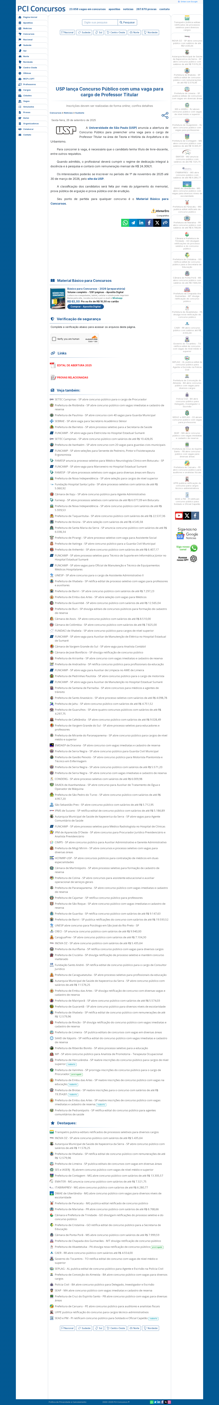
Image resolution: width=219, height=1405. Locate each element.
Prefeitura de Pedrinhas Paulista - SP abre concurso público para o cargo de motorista (109, 676)
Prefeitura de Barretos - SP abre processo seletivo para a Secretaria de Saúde (103, 427)
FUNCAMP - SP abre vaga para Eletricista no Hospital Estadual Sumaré (100, 433)
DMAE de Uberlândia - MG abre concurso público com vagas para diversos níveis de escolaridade (108, 1195)
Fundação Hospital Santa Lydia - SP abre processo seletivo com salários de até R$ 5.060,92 (106, 486)
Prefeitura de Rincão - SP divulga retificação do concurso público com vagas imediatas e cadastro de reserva (110, 1024)
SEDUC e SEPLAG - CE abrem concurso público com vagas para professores (187, 420)
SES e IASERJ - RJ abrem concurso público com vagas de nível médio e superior (104, 1169)
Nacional (28, 39)
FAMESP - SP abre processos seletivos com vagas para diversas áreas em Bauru (105, 472)
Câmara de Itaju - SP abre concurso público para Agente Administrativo (100, 494)
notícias (128, 9)
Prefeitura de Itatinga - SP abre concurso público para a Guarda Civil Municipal (105, 543)
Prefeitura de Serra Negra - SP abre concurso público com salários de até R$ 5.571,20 (108, 767)
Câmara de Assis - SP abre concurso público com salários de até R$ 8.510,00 (103, 619)
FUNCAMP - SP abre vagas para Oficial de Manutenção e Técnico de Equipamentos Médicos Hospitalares (107, 567)
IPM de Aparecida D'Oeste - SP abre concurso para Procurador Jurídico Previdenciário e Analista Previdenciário (110, 834)
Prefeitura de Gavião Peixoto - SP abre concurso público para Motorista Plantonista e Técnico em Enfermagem (109, 759)
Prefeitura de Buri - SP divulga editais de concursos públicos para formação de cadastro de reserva (111, 611)
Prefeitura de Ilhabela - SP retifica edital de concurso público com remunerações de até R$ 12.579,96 (110, 1014)
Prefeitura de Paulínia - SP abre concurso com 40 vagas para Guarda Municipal (105, 415)
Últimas (27, 73)
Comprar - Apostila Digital (86, 306)
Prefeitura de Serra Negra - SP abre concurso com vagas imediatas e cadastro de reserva (111, 773)
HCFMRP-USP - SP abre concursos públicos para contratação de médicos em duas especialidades (106, 860)
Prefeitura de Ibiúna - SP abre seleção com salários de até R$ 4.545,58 (99, 522)
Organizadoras (31, 123)
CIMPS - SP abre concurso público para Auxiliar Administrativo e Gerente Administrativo (111, 842)
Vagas (26, 101)
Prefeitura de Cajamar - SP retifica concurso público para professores (99, 898)
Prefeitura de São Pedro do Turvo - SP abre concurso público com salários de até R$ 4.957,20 (108, 797)
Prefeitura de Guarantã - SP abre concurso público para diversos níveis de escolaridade (110, 1006)
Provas (26, 112)
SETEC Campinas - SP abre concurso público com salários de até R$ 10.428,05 (104, 439)
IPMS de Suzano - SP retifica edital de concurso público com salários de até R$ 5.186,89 (110, 810)
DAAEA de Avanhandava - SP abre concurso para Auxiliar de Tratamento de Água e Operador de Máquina (107, 787)
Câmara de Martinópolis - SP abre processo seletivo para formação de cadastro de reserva (107, 870)
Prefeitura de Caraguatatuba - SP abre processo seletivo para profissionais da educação (111, 975)
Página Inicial (30, 17)
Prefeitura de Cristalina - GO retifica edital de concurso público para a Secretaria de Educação (108, 1227)
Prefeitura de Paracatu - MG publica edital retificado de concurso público (101, 1203)
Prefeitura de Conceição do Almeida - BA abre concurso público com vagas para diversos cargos (111, 1276)
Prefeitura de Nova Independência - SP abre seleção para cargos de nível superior (106, 478)
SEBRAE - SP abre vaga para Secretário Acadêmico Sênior (91, 421)
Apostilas (28, 23)
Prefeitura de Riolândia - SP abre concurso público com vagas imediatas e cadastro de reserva (109, 407)
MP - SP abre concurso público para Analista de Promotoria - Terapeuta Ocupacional (109, 1054)
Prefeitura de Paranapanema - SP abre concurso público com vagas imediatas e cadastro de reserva (111, 890)
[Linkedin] (158, 1402)
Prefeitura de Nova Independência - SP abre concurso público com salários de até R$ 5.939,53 (108, 508)
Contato (27, 135)
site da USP (96, 178)
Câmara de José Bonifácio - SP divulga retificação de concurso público (99, 652)
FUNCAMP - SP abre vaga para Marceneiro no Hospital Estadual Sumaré (101, 466)
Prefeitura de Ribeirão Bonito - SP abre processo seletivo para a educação (101, 1048)
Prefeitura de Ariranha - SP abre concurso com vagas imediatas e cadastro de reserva (109, 658)
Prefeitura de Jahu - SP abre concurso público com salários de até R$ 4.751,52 (104, 704)
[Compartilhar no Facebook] (149, 223)
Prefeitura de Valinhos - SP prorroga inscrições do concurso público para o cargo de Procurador (108, 1072)
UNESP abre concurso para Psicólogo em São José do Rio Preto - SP (97, 925)
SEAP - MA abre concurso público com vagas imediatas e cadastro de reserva (103, 1290)
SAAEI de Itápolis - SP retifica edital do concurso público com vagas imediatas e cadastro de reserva (111, 1040)
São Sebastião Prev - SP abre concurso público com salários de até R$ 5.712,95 (104, 804)
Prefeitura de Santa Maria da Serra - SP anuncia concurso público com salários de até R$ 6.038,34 (111, 530)
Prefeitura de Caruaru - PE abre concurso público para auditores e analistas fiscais (107, 1306)
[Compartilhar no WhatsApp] (125, 223)
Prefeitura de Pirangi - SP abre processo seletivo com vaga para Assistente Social (106, 538)
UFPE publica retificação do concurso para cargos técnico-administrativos (102, 1312)
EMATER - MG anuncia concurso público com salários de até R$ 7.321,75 (101, 1181)
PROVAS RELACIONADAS (72, 377)
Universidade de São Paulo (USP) (113, 127)
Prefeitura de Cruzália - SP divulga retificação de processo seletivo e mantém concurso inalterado (109, 957)
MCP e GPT (28, 79)
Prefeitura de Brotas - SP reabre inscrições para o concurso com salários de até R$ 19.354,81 (106, 1092)
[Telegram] (155, 1402)
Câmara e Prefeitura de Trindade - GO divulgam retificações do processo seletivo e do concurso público (109, 1217)
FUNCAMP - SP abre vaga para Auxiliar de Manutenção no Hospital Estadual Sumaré (109, 682)
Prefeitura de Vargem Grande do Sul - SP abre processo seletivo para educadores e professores (107, 727)
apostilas (114, 9)
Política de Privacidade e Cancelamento (67, 1402)
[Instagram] (169, 1402)
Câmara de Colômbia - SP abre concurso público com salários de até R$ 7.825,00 (106, 625)
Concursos (28, 34)
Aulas (26, 118)
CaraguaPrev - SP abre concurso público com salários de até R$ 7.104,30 (100, 937)
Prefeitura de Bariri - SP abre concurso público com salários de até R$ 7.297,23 (104, 591)
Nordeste (28, 62)
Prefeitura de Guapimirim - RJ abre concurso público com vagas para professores (187, 127)
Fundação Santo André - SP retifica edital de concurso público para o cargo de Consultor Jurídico (111, 967)
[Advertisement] (83, 59)
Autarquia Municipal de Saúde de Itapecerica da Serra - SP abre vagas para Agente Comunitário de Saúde (107, 818)
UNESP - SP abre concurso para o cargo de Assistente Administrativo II (99, 575)
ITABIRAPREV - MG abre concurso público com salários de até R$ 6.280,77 (101, 1187)
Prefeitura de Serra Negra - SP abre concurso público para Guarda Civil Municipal (107, 751)
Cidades (27, 95)
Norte (26, 56)
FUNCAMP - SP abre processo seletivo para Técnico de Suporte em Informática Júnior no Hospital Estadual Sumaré (110, 557)
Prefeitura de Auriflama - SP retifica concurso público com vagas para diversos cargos (109, 949)
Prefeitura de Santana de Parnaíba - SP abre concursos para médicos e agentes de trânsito (107, 690)
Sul (24, 51)
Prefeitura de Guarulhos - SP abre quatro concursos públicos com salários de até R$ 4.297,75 (108, 711)
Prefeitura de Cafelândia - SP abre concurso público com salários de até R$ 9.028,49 (108, 719)
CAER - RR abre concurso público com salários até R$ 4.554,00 (94, 1253)
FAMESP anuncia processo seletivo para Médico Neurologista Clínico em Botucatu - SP (109, 460)
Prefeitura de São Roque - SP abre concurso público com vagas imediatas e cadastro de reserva (110, 905)
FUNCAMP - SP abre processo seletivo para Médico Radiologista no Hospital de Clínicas (110, 826)
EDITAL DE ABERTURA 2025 (74, 365)
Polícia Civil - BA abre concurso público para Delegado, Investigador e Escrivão (104, 1284)
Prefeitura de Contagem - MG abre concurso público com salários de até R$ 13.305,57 (109, 1175)
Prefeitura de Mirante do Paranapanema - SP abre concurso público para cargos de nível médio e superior (111, 737)
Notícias (27, 28)
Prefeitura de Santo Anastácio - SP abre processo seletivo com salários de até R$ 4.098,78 (111, 698)
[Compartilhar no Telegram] (133, 223)
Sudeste (27, 45)
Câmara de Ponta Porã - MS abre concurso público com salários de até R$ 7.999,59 (107, 1235)
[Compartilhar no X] (157, 223)
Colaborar (28, 129)
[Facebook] (162, 1402)
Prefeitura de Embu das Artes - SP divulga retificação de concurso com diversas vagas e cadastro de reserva (110, 992)
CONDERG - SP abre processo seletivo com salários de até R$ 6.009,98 (98, 779)
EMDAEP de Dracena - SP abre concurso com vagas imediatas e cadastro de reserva (107, 745)
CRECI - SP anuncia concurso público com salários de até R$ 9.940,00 (98, 931)
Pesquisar (128, 22)
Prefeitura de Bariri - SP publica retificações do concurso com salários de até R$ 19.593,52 (111, 919)
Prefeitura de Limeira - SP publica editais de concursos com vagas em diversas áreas (108, 1032)
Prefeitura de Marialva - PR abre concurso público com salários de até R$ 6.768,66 (107, 1209)
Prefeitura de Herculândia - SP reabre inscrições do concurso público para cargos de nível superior (111, 1062)
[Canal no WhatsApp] (151, 1402)
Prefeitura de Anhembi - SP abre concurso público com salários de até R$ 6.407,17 (107, 549)
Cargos (27, 90)
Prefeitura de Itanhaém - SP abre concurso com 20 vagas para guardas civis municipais (110, 445)
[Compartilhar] (165, 223)
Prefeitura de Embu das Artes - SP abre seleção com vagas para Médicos (101, 597)
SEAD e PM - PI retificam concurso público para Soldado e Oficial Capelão (106, 1318)
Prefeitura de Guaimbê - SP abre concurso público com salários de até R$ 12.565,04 (108, 603)
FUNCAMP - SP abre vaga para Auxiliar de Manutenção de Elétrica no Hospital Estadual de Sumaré (110, 638)
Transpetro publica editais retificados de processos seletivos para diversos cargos (107, 1132)
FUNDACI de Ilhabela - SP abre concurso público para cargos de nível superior (104, 630)
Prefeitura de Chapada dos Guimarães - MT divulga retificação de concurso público (108, 1241)
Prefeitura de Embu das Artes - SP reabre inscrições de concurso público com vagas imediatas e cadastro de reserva (107, 1102)
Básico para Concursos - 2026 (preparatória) (96, 288)
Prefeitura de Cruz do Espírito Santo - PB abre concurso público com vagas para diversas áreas (111, 1298)
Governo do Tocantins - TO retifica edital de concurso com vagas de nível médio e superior (106, 1261)
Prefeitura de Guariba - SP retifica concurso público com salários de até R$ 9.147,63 (108, 913)
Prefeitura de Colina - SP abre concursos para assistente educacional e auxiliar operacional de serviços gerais (104, 880)
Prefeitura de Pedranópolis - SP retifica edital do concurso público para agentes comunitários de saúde (105, 1112)
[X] (166, 1402)
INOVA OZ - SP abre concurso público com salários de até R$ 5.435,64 (99, 943)
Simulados (28, 107)
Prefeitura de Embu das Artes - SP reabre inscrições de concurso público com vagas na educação (109, 1082)
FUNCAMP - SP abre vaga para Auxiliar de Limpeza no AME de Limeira (99, 670)
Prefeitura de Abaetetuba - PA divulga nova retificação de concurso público (108, 1247)
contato (164, 9)
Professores (29, 84)
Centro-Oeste (30, 67)
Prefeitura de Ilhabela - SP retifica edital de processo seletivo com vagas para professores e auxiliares (111, 583)
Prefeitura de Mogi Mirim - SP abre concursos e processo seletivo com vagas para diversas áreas (106, 850)
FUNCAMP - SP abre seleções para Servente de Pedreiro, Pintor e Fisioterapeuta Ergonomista (105, 452)
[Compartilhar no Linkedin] (141, 223)
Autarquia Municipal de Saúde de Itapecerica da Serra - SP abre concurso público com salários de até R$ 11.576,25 (110, 983)
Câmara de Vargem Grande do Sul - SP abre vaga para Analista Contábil (100, 646)
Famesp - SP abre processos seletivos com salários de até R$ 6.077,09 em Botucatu (107, 500)
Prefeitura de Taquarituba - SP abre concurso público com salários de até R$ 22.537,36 (110, 516)
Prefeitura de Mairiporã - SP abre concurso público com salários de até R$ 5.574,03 (107, 1000)
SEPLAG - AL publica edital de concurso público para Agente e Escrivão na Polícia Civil (109, 1268)
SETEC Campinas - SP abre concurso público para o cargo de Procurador (101, 399)
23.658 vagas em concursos (87, 9)
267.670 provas (146, 9)
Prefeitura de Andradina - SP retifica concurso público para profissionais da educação (109, 664)
